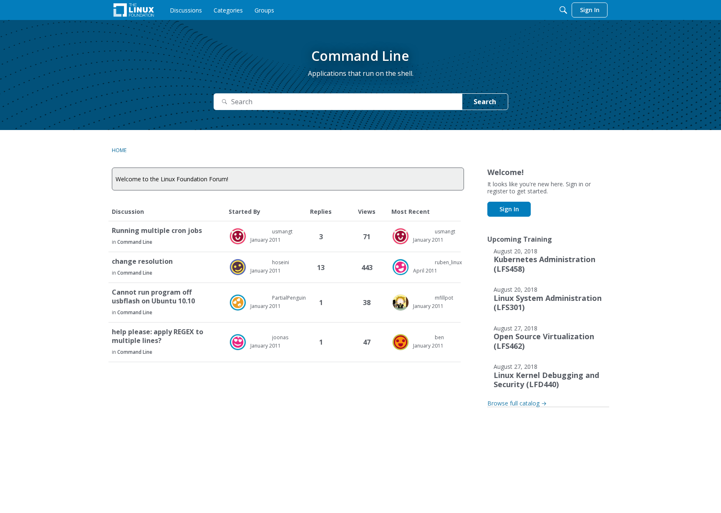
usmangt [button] (282, 231)
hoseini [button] (280, 262)
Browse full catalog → (517, 403)
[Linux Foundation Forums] (133, 10)
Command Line (134, 241)
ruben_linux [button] (448, 262)
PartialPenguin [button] (289, 297)
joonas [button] (280, 337)
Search (485, 101)
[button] (237, 236)
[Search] (563, 10)
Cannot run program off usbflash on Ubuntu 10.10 (153, 296)
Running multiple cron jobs (157, 230)
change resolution (142, 261)
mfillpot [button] (444, 297)
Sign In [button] (509, 209)
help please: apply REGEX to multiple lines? (157, 336)
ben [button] (439, 337)
